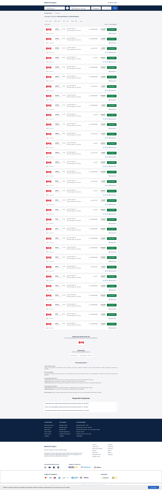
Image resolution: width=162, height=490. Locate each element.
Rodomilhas (110, 454)
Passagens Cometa (63, 425)
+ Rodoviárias (79, 436)
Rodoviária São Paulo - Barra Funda (83, 433)
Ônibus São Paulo (48, 427)
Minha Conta (95, 452)
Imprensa (94, 450)
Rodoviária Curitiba (80, 431)
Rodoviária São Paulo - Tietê (82, 425)
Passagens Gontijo (63, 427)
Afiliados (109, 452)
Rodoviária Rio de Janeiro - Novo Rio (84, 427)
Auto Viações (110, 446)
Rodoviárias (110, 448)
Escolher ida (112, 29)
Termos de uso (95, 446)
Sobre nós (94, 444)
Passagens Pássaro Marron (65, 433)
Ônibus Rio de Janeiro (49, 425)
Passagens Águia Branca (64, 431)
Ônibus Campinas (48, 431)
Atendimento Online (96, 454)
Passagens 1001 (62, 429)
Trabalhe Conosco (96, 456)
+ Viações (61, 436)
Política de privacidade (97, 448)
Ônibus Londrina (47, 433)
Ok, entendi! (153, 487)
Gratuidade (110, 444)
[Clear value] (99, 8)
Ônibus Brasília (47, 429)
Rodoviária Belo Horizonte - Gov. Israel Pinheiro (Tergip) (88, 429)
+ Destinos (46, 436)
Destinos (109, 450)
